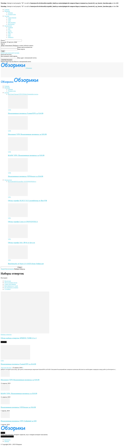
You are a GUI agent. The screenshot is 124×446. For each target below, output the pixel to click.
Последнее (7, 281)
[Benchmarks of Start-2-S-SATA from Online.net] (18, 258)
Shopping (7, 11)
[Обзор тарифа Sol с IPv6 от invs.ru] (18, 237)
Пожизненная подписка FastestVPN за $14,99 (25, 113)
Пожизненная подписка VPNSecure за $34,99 (25, 176)
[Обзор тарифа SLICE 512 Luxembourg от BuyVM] (18, 195)
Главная (6, 9)
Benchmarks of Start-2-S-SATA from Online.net (26, 264)
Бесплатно (11, 24)
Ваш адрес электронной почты (27, 58)
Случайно (7, 289)
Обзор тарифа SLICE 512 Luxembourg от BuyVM (27, 201)
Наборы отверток (6, 334)
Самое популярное (10, 284)
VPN (9, 19)
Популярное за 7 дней (11, 286)
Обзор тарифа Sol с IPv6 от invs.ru (21, 243)
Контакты (7, 439)
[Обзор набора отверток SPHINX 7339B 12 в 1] (25, 333)
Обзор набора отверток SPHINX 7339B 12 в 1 (19, 338)
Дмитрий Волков (6, 367)
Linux (9, 30)
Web (9, 35)
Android (10, 27)
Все (9, 94)
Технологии (8, 26)
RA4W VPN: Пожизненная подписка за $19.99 (26, 155)
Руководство (12, 14)
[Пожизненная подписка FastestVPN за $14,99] (18, 108)
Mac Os (10, 32)
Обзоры (10, 13)
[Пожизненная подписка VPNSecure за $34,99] (18, 171)
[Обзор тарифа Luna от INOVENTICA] (18, 216)
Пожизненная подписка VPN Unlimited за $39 (18, 421)
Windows (10, 37)
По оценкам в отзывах (11, 287)
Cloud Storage (12, 17)
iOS (9, 29)
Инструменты (9, 269)
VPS (9, 21)
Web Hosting (12, 22)
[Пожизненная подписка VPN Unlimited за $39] (5, 417)
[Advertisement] (34, 73)
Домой (3, 269)
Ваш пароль (21, 49)
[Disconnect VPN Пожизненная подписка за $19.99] (18, 129)
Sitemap (6, 441)
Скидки (6, 16)
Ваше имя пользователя (25, 47)
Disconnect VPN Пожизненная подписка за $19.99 (27, 134)
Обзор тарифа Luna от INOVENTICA (23, 222)
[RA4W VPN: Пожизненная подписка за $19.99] (18, 150)
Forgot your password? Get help (10, 53)
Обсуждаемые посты (10, 282)
